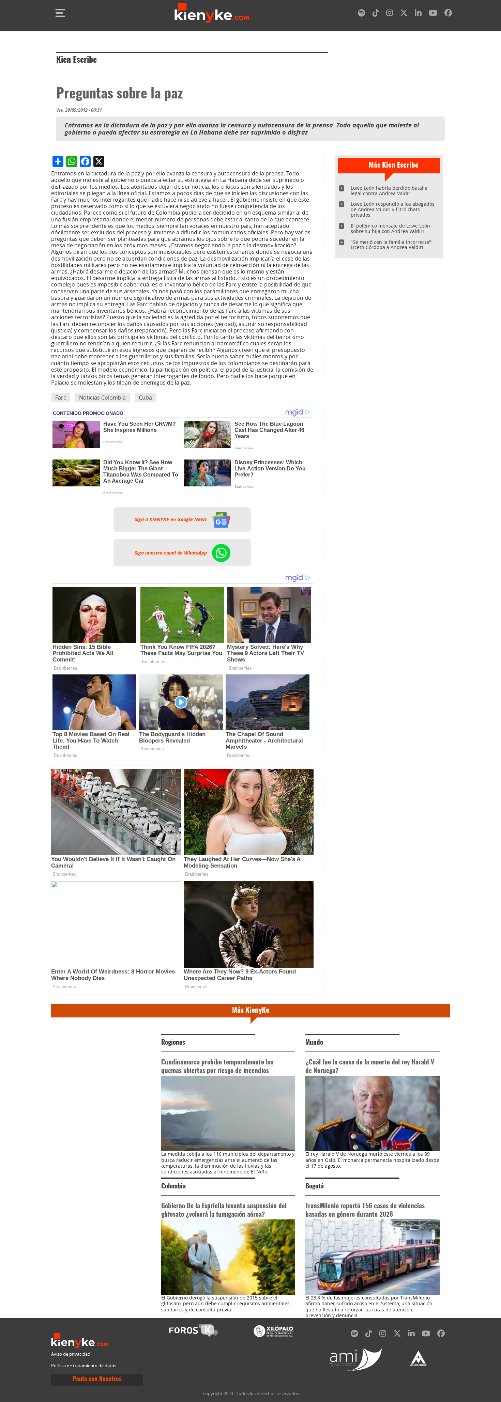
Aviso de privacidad (70, 1354)
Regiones (173, 1043)
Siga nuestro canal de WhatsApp (171, 552)
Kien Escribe (76, 60)
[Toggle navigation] (60, 12)
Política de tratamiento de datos (83, 1366)
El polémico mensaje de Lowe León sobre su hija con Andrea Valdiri (390, 228)
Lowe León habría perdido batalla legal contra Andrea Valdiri (389, 191)
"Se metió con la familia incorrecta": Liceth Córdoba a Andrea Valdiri (391, 245)
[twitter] (404, 14)
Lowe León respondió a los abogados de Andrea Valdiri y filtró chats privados (393, 209)
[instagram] (389, 14)
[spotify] (361, 14)
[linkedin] (418, 14)
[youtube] (433, 14)
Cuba (145, 397)
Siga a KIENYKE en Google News (171, 519)
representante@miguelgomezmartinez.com (248, 382)
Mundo (314, 1043)
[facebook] (448, 14)
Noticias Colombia (102, 397)
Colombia (173, 1186)
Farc (60, 397)
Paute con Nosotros (97, 1379)
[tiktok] (376, 14)
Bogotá (314, 1186)
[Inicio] (212, 13)
